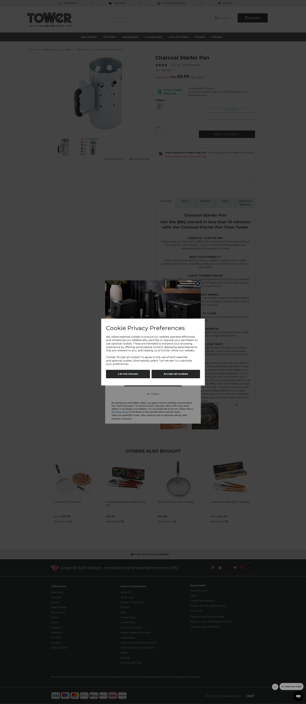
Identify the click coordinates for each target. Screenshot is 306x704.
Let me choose (128, 373)
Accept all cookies (176, 373)
